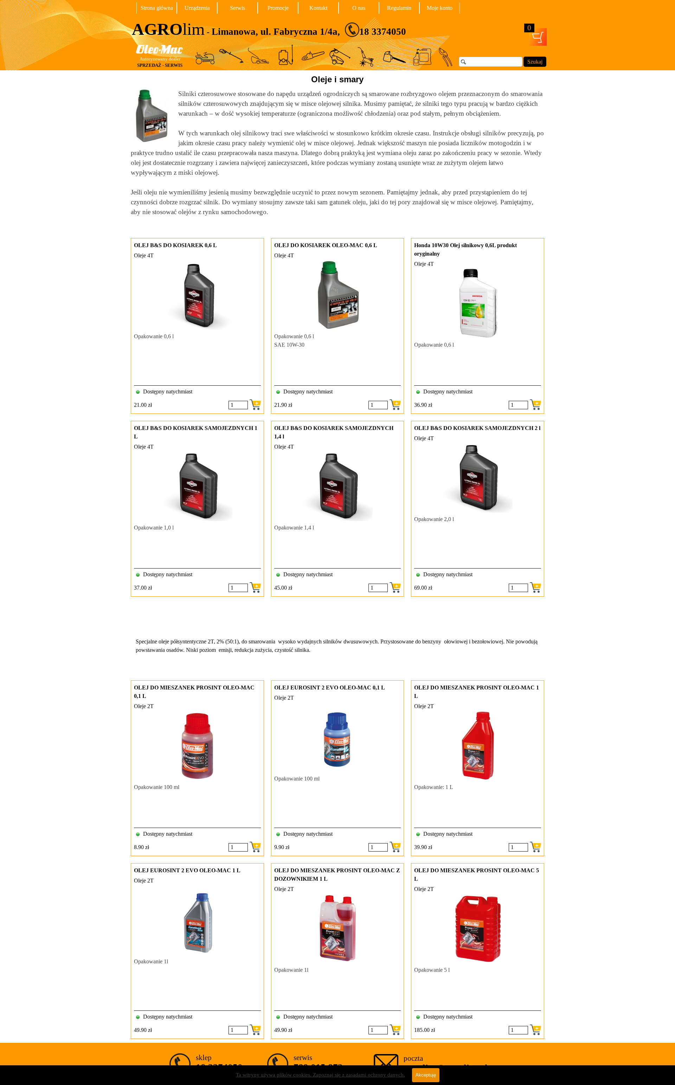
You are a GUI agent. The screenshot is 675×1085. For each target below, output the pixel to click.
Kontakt (318, 8)
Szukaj (534, 62)
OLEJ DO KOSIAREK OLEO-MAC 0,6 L (325, 245)
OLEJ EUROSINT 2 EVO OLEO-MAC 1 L (187, 870)
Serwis (237, 8)
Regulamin (399, 8)
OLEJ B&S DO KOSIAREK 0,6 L (175, 245)
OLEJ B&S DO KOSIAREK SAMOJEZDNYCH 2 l (477, 428)
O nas (358, 8)
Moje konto (439, 8)
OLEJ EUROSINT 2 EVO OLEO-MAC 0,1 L (329, 688)
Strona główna (157, 8)
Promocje (278, 8)
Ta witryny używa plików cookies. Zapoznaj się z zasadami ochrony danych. (320, 1075)
